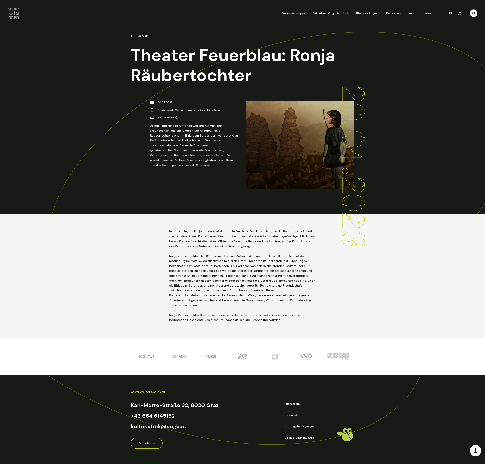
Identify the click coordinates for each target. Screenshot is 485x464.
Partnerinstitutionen (400, 13)
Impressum (292, 403)
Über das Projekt (367, 13)
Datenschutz (293, 415)
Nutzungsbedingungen (300, 426)
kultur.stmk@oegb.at (159, 426)
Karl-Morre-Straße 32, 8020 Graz (174, 405)
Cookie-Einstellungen (299, 437)
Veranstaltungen (293, 13)
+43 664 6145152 (153, 415)
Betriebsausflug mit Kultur (330, 13)
